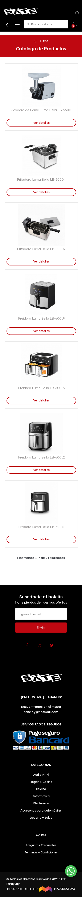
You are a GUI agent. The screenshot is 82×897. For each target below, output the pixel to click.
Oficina (41, 789)
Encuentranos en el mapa (41, 707)
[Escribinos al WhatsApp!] (71, 872)
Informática (41, 796)
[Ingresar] (77, 11)
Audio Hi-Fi (41, 775)
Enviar (41, 627)
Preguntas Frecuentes (41, 845)
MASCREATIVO (64, 889)
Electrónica (41, 803)
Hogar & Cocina (41, 782)
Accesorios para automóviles (41, 810)
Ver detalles (41, 123)
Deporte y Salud (41, 818)
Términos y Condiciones (41, 852)
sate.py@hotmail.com (41, 712)
